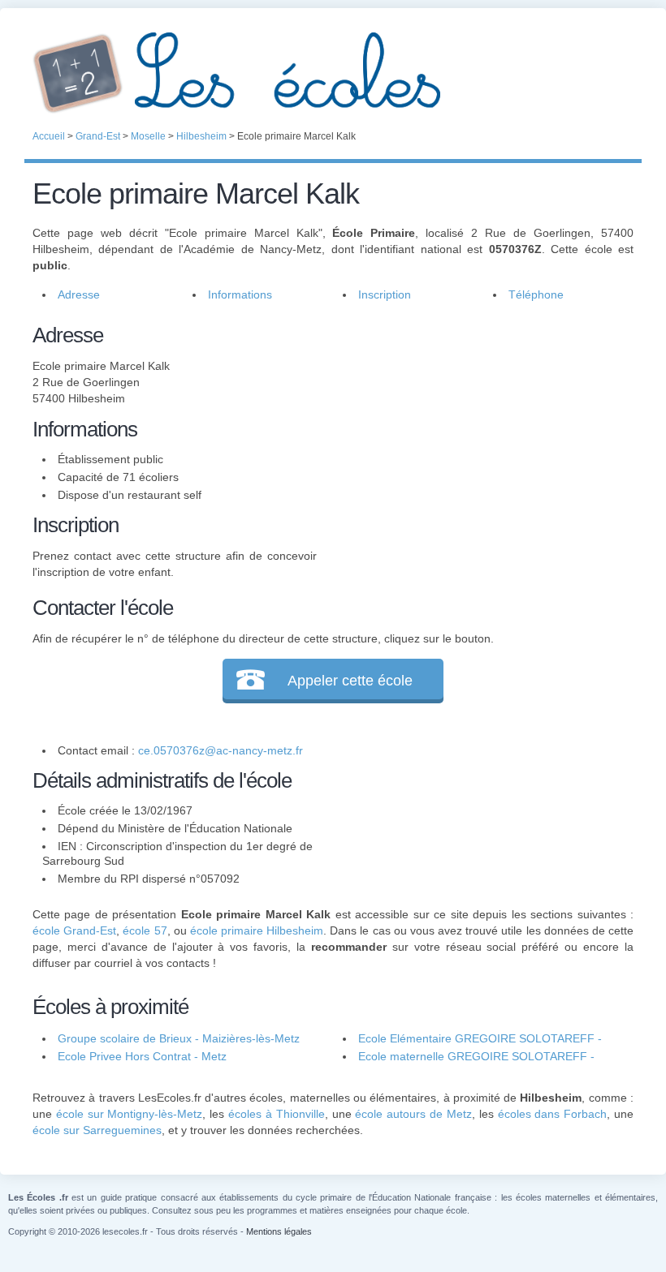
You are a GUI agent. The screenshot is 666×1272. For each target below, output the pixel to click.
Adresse (79, 294)
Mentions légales (279, 1231)
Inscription (384, 294)
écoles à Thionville (276, 1113)
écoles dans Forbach (553, 1113)
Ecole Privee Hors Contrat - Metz (142, 1056)
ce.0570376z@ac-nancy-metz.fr (220, 750)
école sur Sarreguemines (97, 1130)
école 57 (144, 930)
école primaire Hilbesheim (256, 930)
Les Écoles (333, 73)
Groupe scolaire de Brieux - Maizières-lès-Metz (179, 1038)
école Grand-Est (74, 930)
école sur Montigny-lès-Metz (129, 1113)
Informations (240, 294)
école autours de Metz (413, 1113)
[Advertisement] (475, 433)
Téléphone (536, 294)
